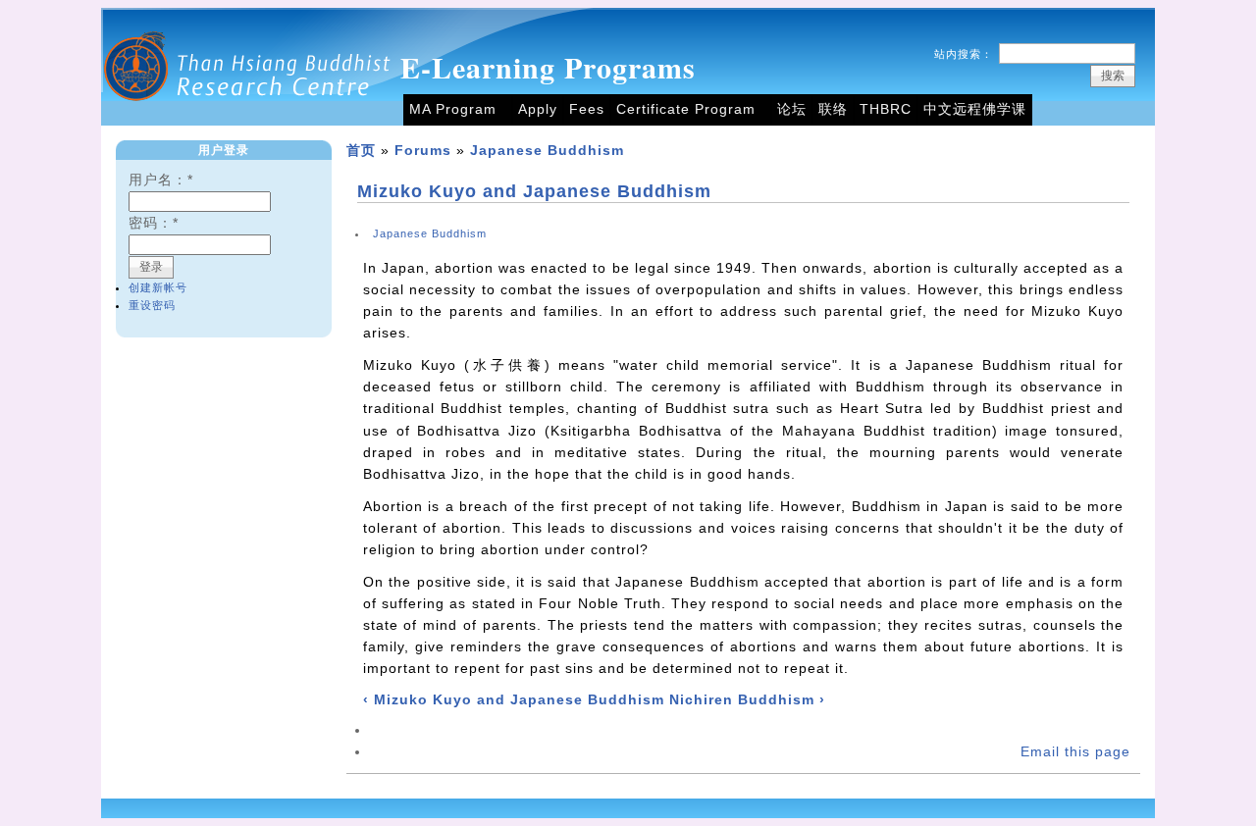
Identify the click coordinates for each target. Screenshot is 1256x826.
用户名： (161, 180)
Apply (537, 109)
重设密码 (152, 305)
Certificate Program (686, 109)
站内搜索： (963, 54)
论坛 (792, 109)
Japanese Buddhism (547, 150)
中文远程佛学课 (974, 109)
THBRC (886, 109)
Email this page (1075, 752)
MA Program (453, 109)
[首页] (248, 121)
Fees (586, 109)
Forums (422, 150)
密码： (154, 223)
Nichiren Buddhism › (747, 700)
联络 (833, 109)
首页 (361, 150)
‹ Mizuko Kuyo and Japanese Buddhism (513, 700)
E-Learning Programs (548, 66)
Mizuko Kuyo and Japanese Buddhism (534, 191)
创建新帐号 (158, 287)
